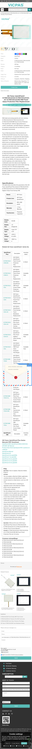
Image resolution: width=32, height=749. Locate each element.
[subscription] (24, 677)
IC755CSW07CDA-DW (7, 410)
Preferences (19, 745)
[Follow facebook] (4, 1)
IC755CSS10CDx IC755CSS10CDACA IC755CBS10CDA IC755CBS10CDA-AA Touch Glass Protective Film (22, 609)
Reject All (8, 743)
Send (16, 658)
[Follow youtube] (2, 1)
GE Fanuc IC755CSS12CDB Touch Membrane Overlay (12, 623)
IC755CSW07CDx (7, 424)
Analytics (13, 745)
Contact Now (14, 87)
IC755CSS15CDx (7, 347)
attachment (5, 652)
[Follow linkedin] (7, 1)
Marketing (26, 745)
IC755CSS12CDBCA (7, 274)
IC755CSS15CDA (7, 298)
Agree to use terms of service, (12, 654)
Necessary (7, 745)
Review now (19, 566)
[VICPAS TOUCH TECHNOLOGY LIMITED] (16, 5)
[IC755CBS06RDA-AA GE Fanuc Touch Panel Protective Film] (8, 600)
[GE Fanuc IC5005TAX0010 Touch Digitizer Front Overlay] (8, 581)
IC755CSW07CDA (7, 360)
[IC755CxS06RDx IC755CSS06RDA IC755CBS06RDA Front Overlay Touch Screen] (23, 581)
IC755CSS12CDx (7, 286)
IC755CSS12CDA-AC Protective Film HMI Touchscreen (13, 618)
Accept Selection (16, 743)
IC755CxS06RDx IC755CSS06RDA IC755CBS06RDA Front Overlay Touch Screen (23, 590)
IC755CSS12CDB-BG (7, 262)
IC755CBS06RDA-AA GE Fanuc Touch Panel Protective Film (7, 609)
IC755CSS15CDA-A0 (7, 311)
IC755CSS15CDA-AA (7, 323)
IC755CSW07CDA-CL (7, 397)
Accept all (24, 743)
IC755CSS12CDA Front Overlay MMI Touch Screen (12, 616)
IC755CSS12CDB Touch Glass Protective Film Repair (12, 621)
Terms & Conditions (19, 654)
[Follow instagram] (9, 1)
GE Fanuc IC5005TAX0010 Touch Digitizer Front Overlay (8, 590)
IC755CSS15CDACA (7, 335)
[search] (29, 9)
